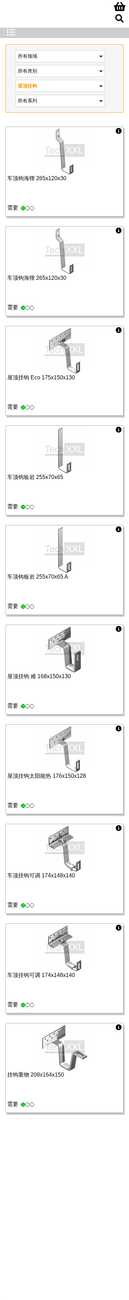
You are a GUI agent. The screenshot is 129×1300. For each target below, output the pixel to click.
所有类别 (27, 71)
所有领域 (27, 56)
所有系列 (27, 100)
